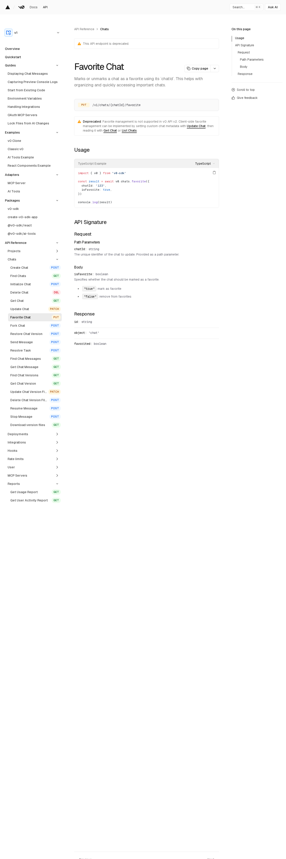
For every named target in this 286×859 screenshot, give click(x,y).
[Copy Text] (214, 172)
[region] (146, 188)
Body (78, 267)
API (45, 7)
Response (84, 314)
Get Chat (110, 130)
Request (82, 234)
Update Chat (196, 126)
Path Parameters (87, 242)
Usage (81, 149)
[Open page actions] (215, 68)
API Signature (90, 222)
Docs (34, 7)
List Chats (129, 130)
